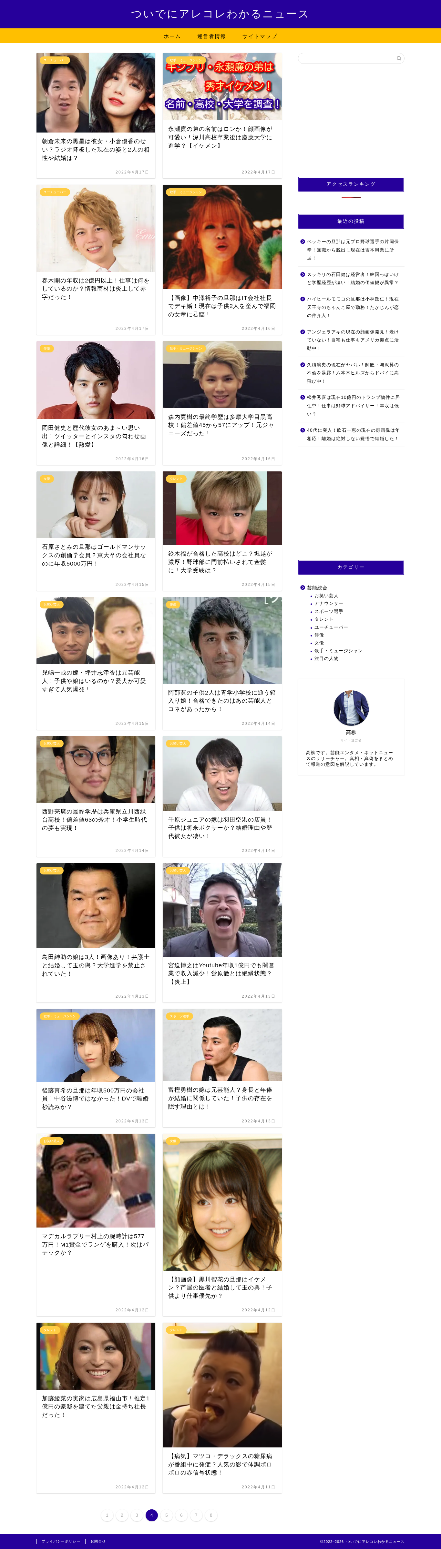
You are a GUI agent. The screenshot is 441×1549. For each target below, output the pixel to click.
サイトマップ (259, 36)
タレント (324, 619)
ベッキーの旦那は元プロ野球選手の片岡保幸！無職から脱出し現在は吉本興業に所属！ (353, 250)
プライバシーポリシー (61, 1541)
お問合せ (98, 1541)
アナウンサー (329, 603)
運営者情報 (211, 36)
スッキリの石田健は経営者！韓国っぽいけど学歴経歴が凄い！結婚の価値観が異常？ (353, 278)
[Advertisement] (351, 120)
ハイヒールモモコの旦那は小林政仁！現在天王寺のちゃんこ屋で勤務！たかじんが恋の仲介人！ (353, 307)
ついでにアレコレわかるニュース (220, 14)
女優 (319, 642)
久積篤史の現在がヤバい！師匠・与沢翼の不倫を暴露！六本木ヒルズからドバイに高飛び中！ (353, 373)
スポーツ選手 (329, 611)
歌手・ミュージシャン (338, 650)
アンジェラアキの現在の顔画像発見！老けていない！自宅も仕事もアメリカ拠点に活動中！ (353, 340)
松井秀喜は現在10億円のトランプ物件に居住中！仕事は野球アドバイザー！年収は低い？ (353, 405)
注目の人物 (326, 658)
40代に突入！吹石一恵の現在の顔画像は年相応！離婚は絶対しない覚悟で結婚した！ (353, 434)
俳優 (319, 635)
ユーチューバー (331, 627)
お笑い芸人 (326, 595)
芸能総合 (317, 587)
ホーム (172, 36)
